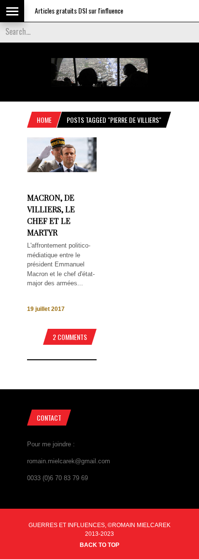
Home (44, 120)
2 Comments (70, 337)
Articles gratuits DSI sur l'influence (75, 10)
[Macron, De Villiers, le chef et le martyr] (62, 170)
